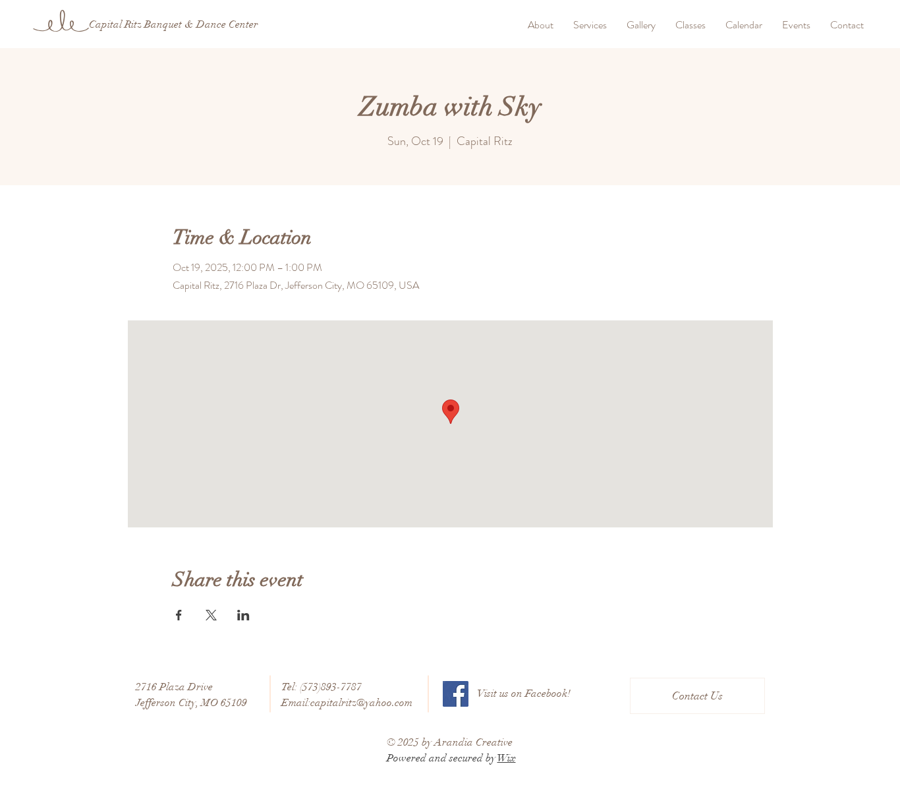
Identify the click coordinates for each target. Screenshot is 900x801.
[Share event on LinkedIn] (243, 615)
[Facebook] (455, 694)
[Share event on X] (211, 615)
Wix (506, 758)
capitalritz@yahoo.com (361, 702)
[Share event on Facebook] (179, 615)
